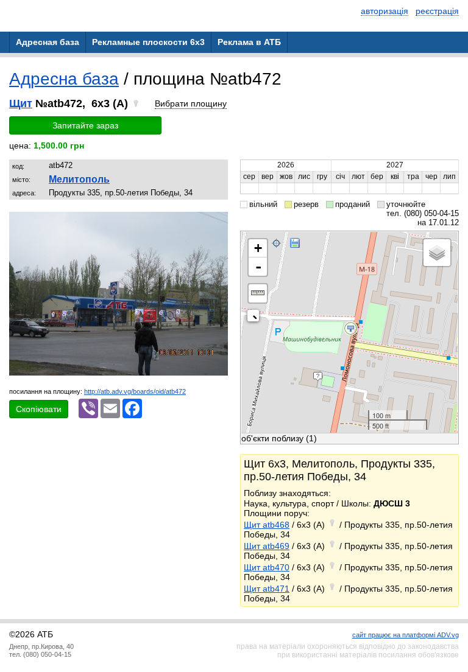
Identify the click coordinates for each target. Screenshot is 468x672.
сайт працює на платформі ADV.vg (405, 635)
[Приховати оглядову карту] (255, 318)
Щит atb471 (266, 588)
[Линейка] (258, 293)
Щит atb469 (266, 546)
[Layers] (437, 252)
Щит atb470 (266, 567)
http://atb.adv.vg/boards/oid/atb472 (135, 391)
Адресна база (64, 78)
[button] (217, 223)
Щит (20, 103)
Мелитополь (79, 179)
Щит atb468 (266, 525)
